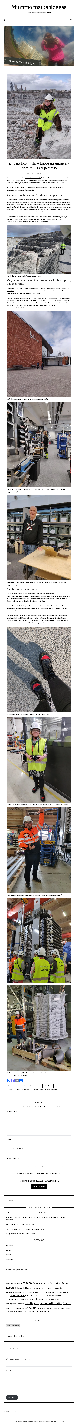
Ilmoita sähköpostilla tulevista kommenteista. (39, 1173)
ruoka (57, 1299)
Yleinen (8, 1255)
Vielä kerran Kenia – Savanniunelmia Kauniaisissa (22, 1213)
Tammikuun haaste (21, 1308)
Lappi (7, 1296)
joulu (49, 1288)
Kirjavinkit (9, 1245)
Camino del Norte (41, 1283)
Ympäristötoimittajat (23, 1089)
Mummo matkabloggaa (39, 7)
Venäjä (46, 1308)
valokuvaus (40, 1308)
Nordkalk (48, 1086)
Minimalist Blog (47, 1421)
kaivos (10, 1086)
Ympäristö (9, 1259)
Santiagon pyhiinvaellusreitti (43, 1303)
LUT (31, 1086)
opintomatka (59, 1086)
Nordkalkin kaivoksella (33, 178)
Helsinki (44, 1288)
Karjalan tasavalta (21, 1292)
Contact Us (12, 1397)
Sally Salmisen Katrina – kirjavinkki (17, 1224)
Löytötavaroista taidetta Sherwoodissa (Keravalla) (23, 1229)
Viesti (8, 1370)
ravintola (24, 1299)
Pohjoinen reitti (17, 1295)
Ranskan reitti (12, 1299)
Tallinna (12, 1308)
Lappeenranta (21, 1086)
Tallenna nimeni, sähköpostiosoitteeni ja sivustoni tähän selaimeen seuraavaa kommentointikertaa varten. (39, 1166)
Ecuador (68, 1283)
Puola (45, 1296)
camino (27, 1283)
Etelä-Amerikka (29, 1288)
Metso (39, 1086)
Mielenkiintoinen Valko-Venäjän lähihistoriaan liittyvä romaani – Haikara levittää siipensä (36, 1217)
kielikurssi (35, 1292)
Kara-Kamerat (10, 1292)
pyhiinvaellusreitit (55, 1296)
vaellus (31, 1307)
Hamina (38, 1288)
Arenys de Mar (10, 1283)
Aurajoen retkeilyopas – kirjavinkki (17, 1234)
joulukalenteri (57, 1288)
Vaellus (8, 1250)
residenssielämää (49, 1299)
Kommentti (12, 1111)
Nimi (9, 1139)
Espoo (19, 1288)
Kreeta (54, 1292)
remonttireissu (36, 1298)
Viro (7, 1311)
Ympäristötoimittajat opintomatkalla (45, 1089)
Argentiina (18, 1283)
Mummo (48, 173)
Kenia (30, 1292)
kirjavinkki (45, 1291)
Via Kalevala (54, 1308)
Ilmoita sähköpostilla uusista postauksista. (39, 1181)
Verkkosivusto (13, 1158)
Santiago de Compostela (15, 1304)
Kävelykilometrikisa (62, 1292)
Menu (72, 20)
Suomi (10, 1089)
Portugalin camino (37, 1296)
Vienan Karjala (65, 1308)
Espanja (11, 1287)
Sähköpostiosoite (15, 1149)
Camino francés (57, 1283)
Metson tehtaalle (36, 594)
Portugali (27, 1296)
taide (7, 1308)
